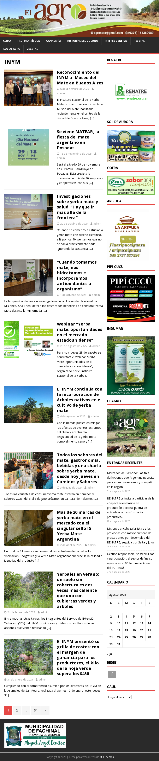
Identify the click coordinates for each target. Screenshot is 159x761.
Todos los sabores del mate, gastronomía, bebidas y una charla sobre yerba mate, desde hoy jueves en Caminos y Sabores (79, 468)
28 (149, 637)
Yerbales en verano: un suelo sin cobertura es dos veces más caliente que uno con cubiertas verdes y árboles (78, 590)
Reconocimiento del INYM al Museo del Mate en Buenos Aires (80, 77)
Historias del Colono (82, 41)
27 (141, 637)
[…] (92, 118)
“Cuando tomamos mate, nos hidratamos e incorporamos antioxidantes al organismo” (77, 275)
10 (118, 623)
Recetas (139, 41)
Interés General (116, 41)
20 (141, 630)
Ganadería (53, 41)
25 (126, 637)
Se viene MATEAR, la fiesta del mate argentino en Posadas (78, 139)
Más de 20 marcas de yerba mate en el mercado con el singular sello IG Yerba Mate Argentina (78, 525)
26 (134, 637)
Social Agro (11, 49)
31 (35, 710)
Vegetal (32, 49)
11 (126, 623)
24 (118, 637)
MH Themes (107, 757)
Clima (7, 41)
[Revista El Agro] (79, 34)
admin (61, 93)
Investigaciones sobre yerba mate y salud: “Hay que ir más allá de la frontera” (77, 206)
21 (149, 630)
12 (134, 623)
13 (141, 623)
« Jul (109, 654)
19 (134, 630)
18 (126, 630)
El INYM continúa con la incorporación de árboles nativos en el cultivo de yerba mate (79, 399)
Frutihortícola (28, 41)
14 (149, 623)
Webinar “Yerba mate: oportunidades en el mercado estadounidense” (79, 332)
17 (118, 630)
